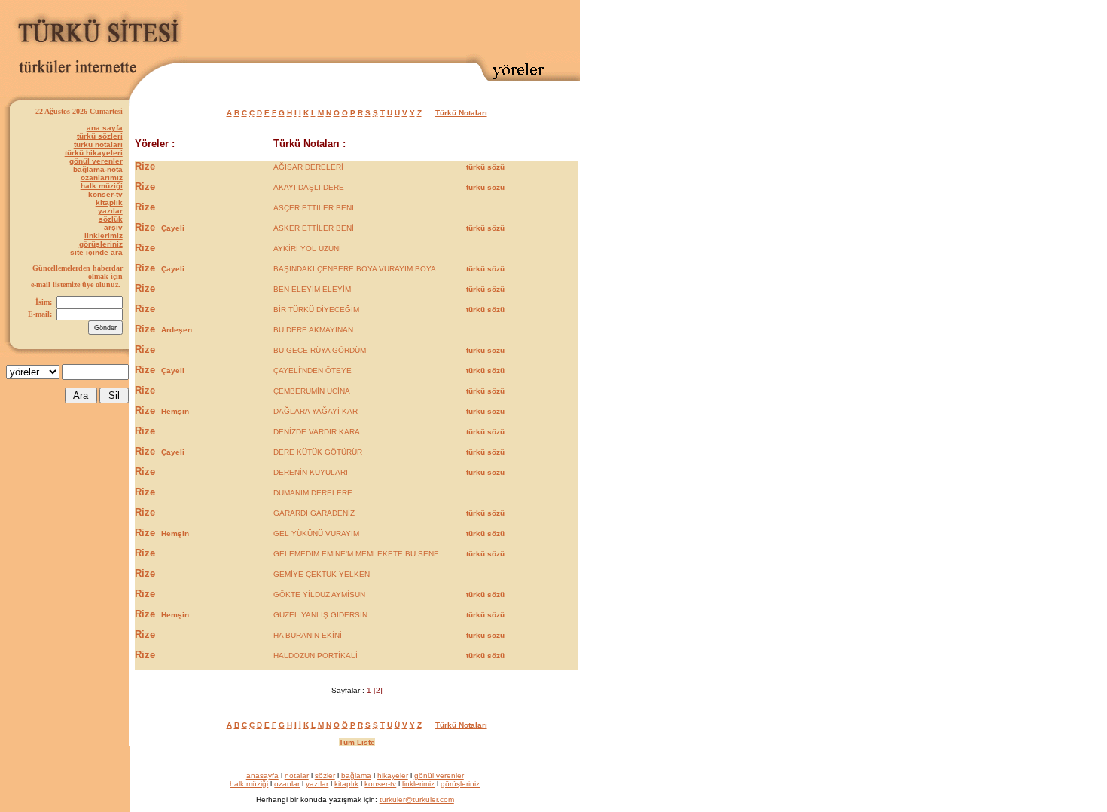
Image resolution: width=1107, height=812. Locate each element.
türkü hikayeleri (94, 153)
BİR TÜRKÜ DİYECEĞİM (316, 309)
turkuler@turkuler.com (417, 799)
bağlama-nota (98, 169)
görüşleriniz (101, 244)
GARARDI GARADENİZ (314, 513)
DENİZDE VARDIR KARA (316, 431)
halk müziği (102, 186)
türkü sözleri (100, 136)
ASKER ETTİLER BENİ (313, 228)
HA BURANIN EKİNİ (307, 635)
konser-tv (105, 194)
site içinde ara (96, 252)
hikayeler (392, 775)
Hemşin (175, 411)
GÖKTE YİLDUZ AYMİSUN (319, 594)
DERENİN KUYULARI (310, 472)
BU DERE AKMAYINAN (313, 330)
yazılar (110, 211)
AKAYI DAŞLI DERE (308, 187)
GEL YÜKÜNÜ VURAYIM (316, 533)
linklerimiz (103, 235)
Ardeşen (176, 330)
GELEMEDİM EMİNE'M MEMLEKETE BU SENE (356, 554)
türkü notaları (98, 144)
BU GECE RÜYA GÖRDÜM (319, 350)
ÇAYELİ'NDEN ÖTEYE (312, 370)
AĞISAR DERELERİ (308, 167)
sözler (325, 775)
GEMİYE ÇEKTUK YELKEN (321, 574)
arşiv (113, 227)
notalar (297, 775)
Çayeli (172, 228)
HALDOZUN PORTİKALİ (315, 655)
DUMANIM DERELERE (312, 493)
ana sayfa (105, 128)
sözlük (111, 219)
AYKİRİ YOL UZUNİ (307, 248)
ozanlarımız (102, 177)
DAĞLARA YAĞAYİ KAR (315, 411)
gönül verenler (96, 161)
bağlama (356, 775)
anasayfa (262, 775)
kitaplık (109, 202)
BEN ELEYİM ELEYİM (312, 289)
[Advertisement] (403, 28)
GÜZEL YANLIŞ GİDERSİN (320, 615)
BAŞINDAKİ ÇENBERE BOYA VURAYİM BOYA (354, 269)
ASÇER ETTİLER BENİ (313, 208)
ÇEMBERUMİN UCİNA (311, 391)
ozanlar (287, 784)
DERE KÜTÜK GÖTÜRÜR (317, 452)
